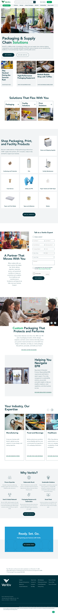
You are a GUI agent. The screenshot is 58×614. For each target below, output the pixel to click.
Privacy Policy (48, 268)
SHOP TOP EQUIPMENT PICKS (24, 84)
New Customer (43, 2)
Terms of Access (42, 268)
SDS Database (41, 580)
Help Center (33, 580)
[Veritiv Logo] (5, 2)
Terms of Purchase (52, 584)
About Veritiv (51, 5)
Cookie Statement (42, 584)
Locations (33, 584)
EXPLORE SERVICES (22, 55)
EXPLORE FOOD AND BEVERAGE (35, 456)
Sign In (49, 2)
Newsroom (21, 584)
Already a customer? (38, 236)
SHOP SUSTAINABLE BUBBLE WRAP (45, 84)
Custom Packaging (29, 5)
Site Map (33, 586)
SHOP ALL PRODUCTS (29, 214)
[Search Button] (34, 2)
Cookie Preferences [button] (23, 586)
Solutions (16, 5)
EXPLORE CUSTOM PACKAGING (29, 349)
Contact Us (33, 582)
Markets (36, 5)
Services (21, 5)
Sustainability (43, 5)
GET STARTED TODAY (29, 544)
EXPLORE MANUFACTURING (13, 456)
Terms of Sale (51, 582)
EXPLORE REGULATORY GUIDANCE (43, 392)
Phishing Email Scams (42, 582)
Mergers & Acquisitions (24, 582)
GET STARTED (8, 54)
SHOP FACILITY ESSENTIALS (7, 84)
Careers (20, 580)
